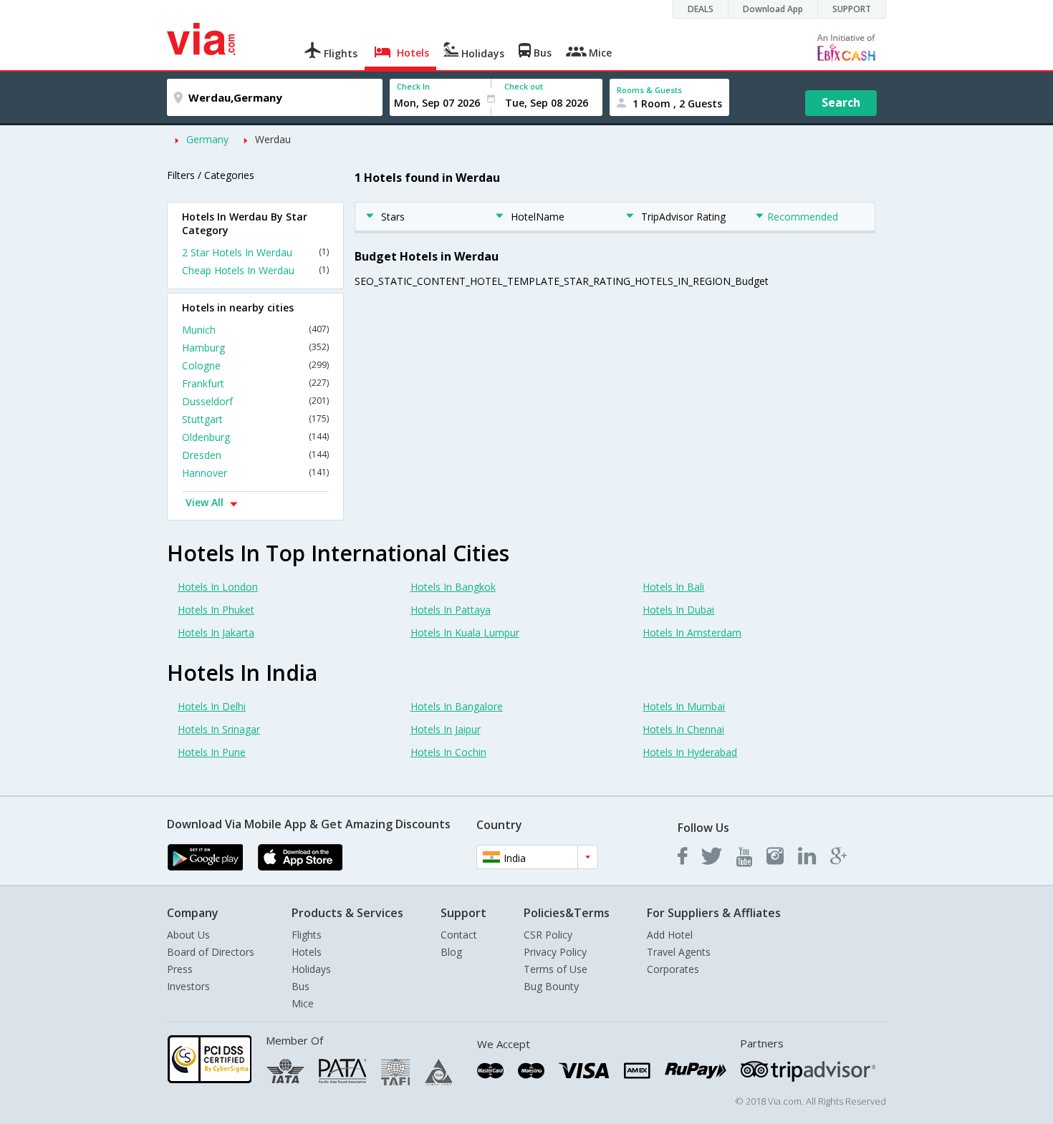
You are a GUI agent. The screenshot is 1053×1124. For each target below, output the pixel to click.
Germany (207, 139)
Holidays (311, 969)
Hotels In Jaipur (445, 729)
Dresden (255, 455)
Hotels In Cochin (448, 752)
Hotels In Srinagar (219, 729)
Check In (413, 86)
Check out (523, 86)
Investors (188, 986)
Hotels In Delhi (212, 706)
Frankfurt (255, 383)
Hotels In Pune (212, 752)
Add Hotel (670, 934)
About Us (188, 934)
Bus (300, 986)
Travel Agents (679, 952)
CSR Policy (548, 934)
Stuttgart (255, 419)
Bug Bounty (551, 986)
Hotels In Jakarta (216, 632)
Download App (773, 9)
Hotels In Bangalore (456, 706)
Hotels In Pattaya (450, 609)
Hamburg (255, 347)
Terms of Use (555, 969)
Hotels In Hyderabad (690, 752)
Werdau (273, 139)
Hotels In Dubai (678, 609)
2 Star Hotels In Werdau (255, 252)
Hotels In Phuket (216, 609)
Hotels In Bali (673, 587)
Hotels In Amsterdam (692, 632)
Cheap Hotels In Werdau (255, 270)
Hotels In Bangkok (453, 587)
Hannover (255, 473)
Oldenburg (255, 437)
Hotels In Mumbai (684, 706)
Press (180, 969)
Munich (255, 329)
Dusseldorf (255, 401)
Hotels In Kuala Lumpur (464, 632)
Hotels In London (218, 587)
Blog (451, 952)
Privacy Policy (555, 952)
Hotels (307, 952)
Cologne (255, 365)
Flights (307, 934)
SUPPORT (851, 9)
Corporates (673, 969)
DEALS (700, 9)
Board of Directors (210, 952)
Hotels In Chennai (683, 729)
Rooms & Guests (649, 89)
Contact (459, 934)
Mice (303, 1003)
